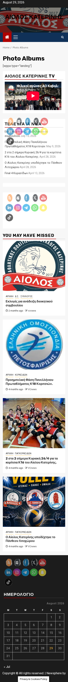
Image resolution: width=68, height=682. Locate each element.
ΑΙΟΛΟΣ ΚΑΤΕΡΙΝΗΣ (34, 16)
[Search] (62, 37)
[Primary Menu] (17, 37)
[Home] (7, 37)
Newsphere (54, 673)
